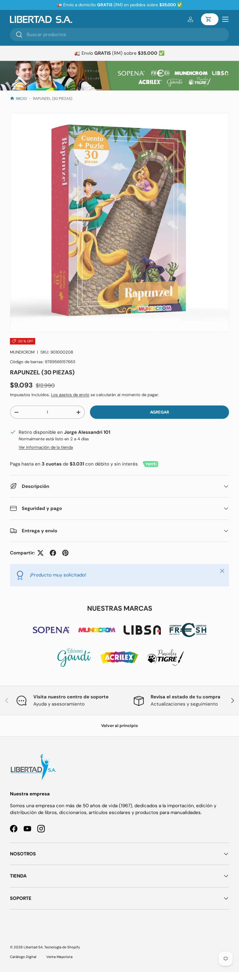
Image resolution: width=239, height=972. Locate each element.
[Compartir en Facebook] (53, 553)
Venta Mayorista (59, 957)
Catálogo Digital (23, 957)
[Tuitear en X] (40, 553)
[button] (209, 19)
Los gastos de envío (70, 394)
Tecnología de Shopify (62, 947)
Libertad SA (33, 947)
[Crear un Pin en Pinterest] (65, 553)
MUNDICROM (22, 352)
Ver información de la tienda (46, 447)
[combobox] (119, 34)
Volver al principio (119, 725)
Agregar (159, 412)
